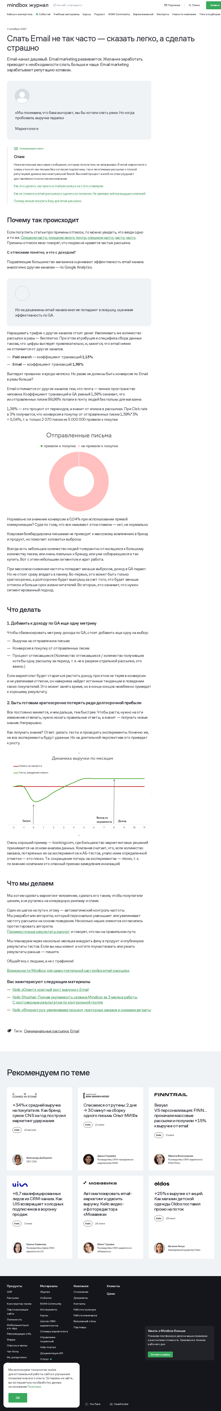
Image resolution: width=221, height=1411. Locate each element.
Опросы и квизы (17, 1345)
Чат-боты (13, 1351)
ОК (18, 1398)
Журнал (45, 1292)
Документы (81, 1298)
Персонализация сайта (17, 1311)
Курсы (44, 1315)
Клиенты (113, 1286)
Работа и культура (85, 1309)
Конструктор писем (19, 1303)
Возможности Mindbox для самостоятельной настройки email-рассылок (68, 970)
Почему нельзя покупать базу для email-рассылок (47, 201)
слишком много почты (67, 237)
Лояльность (14, 1319)
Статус (44, 1359)
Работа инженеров (85, 1315)
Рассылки (13, 1298)
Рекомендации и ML (19, 1334)
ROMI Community (50, 1303)
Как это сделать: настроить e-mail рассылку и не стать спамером (58, 186)
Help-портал (48, 1347)
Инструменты (48, 1309)
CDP (9, 1292)
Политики (34, 1387)
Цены (111, 1294)
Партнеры (80, 1327)
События (45, 1298)
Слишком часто (34, 237)
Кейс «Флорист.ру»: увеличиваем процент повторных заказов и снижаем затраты (82, 1010)
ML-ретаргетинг (17, 1357)
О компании (81, 1292)
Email (74, 1031)
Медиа (11, 1339)
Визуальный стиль (85, 1321)
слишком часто (100, 237)
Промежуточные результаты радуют (38, 931)
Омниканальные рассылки (46, 1031)
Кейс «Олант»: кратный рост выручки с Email (50, 989)
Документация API (51, 1353)
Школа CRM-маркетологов (49, 1323)
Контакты (79, 1303)
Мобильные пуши (18, 1327)
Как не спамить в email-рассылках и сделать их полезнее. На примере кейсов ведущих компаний (79, 193)
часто (119, 237)
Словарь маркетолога (54, 1331)
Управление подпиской (47, 1339)
